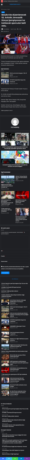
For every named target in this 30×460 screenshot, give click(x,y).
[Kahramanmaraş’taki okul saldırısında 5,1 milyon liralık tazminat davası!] (22, 212)
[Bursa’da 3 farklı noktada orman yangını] (5, 387)
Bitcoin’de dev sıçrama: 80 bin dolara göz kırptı (18, 355)
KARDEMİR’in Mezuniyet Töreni (17, 326)
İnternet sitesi (4, 261)
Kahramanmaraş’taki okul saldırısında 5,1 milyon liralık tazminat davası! (21, 219)
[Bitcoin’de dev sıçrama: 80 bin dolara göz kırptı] (5, 357)
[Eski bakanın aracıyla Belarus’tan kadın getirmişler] (22, 195)
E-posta (3, 256)
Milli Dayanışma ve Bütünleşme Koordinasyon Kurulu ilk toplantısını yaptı (7, 202)
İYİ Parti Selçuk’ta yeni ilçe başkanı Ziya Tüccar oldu (14, 283)
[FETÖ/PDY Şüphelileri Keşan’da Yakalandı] (5, 81)
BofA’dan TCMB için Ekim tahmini (11, 1)
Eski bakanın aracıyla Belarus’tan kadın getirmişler (21, 201)
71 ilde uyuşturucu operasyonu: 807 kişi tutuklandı (6, 210)
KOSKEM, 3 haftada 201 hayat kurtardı (11, 287)
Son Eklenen (15, 279)
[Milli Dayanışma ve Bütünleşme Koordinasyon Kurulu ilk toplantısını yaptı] (7, 195)
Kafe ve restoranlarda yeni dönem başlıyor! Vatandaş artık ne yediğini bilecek (19, 314)
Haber (8, 9)
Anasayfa (4, 9)
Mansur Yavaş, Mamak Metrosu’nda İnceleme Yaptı (21, 178)
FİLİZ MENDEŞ (6, 29)
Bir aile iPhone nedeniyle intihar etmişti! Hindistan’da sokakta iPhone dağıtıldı (18, 393)
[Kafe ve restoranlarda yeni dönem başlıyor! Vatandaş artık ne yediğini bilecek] (5, 315)
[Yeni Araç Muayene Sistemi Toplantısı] (5, 334)
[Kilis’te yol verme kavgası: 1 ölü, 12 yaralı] (5, 75)
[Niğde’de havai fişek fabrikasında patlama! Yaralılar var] (7, 179)
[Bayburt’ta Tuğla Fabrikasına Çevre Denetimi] (5, 340)
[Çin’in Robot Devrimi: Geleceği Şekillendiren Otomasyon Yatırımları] (5, 302)
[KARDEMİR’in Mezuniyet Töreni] (5, 328)
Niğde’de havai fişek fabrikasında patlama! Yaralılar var (7, 186)
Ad (2, 250)
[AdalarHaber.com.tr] (15, 4)
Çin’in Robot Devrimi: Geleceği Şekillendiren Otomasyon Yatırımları (18, 301)
